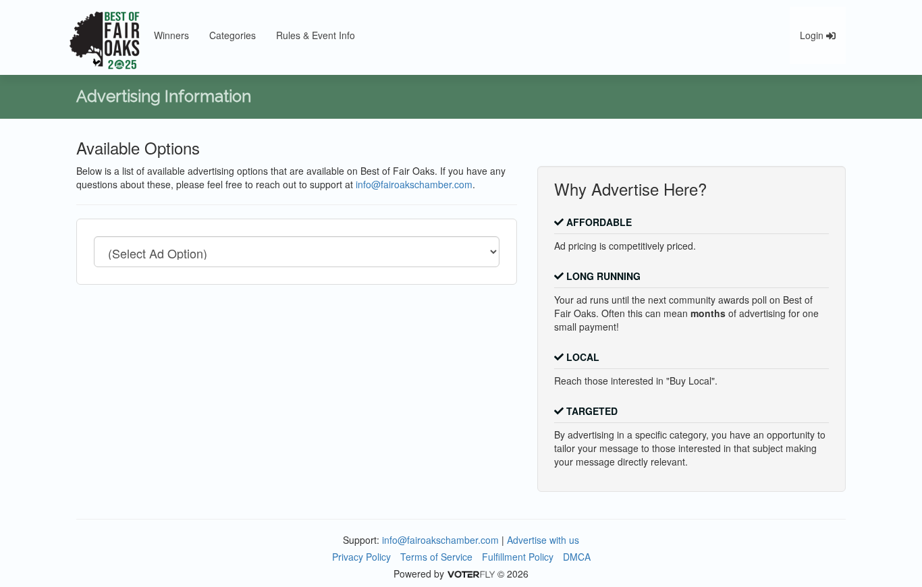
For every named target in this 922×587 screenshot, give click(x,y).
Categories (232, 35)
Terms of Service (436, 556)
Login (813, 35)
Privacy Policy (361, 556)
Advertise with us (543, 540)
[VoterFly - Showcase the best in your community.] (470, 573)
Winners (171, 35)
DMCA (577, 556)
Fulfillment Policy (517, 556)
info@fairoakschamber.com (414, 184)
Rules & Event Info (315, 35)
